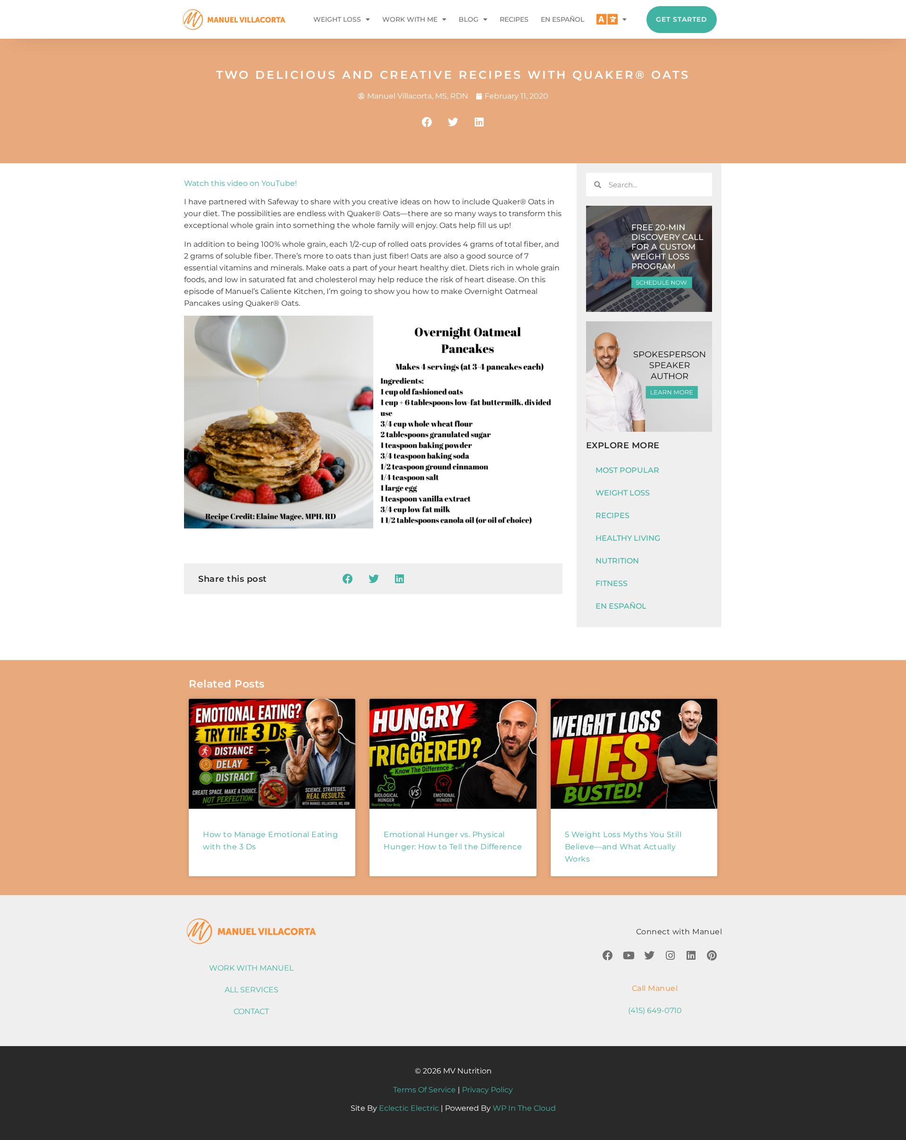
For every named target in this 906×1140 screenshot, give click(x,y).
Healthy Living (628, 538)
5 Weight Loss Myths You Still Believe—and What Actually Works (623, 846)
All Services (251, 989)
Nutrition (617, 560)
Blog (468, 19)
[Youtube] (628, 955)
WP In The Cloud (524, 1108)
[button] (427, 122)
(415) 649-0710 (655, 1010)
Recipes (514, 19)
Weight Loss (337, 19)
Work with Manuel (251, 968)
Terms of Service (424, 1089)
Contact (251, 1011)
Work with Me (409, 19)
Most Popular (627, 470)
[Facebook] (607, 955)
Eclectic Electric (409, 1108)
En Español (562, 19)
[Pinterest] (711, 955)
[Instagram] (670, 955)
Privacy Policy (487, 1089)
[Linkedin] (690, 955)
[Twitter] (649, 955)
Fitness (612, 583)
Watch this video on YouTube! (240, 183)
